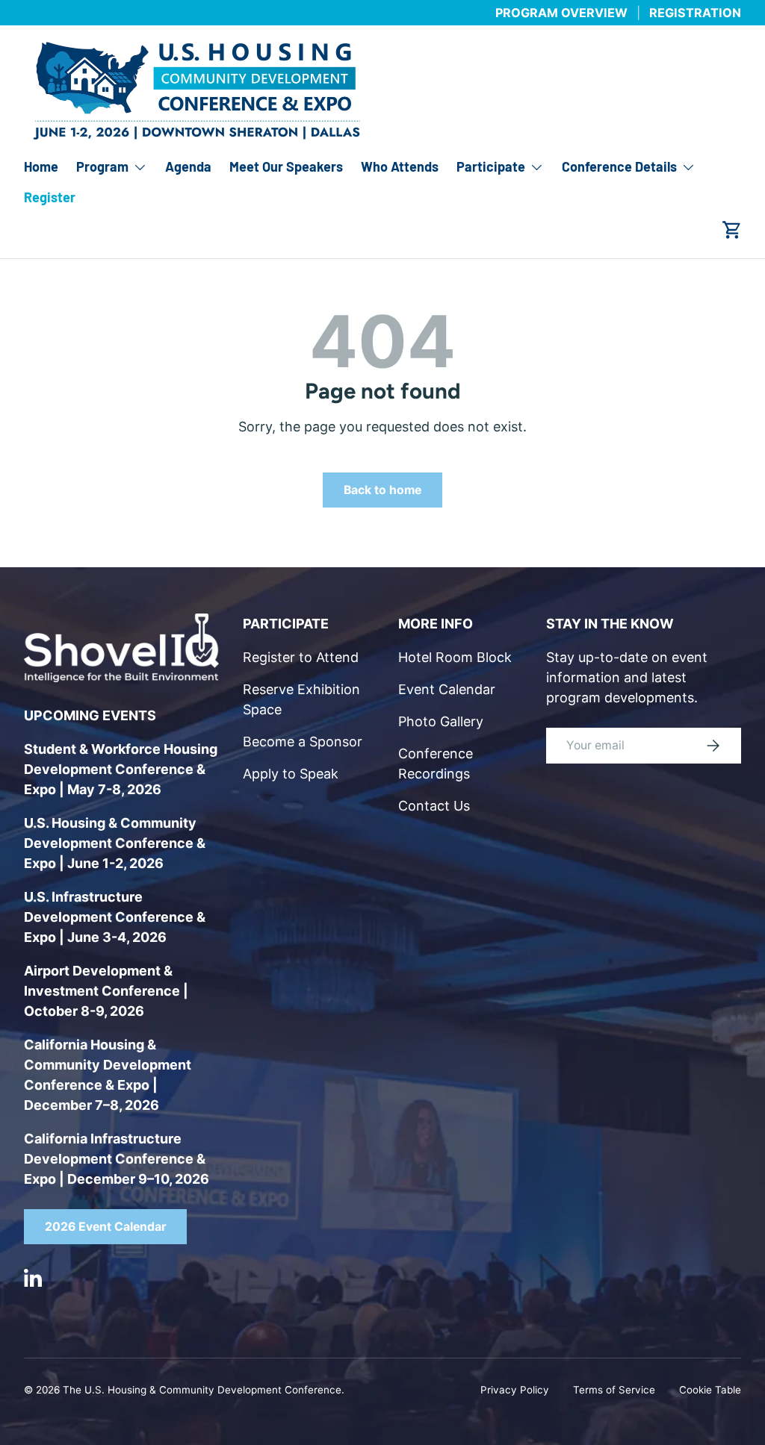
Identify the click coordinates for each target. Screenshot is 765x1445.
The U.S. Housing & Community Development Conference (202, 1390)
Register (49, 197)
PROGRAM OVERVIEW (561, 12)
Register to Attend (301, 657)
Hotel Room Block (455, 657)
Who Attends (400, 166)
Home (41, 166)
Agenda (188, 166)
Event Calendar (446, 689)
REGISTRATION (695, 12)
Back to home (382, 490)
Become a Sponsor (302, 741)
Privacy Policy (514, 1390)
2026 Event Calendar (105, 1227)
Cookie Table (710, 1390)
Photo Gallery (440, 721)
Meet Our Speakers (286, 166)
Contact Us (434, 806)
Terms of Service (614, 1390)
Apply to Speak (290, 773)
